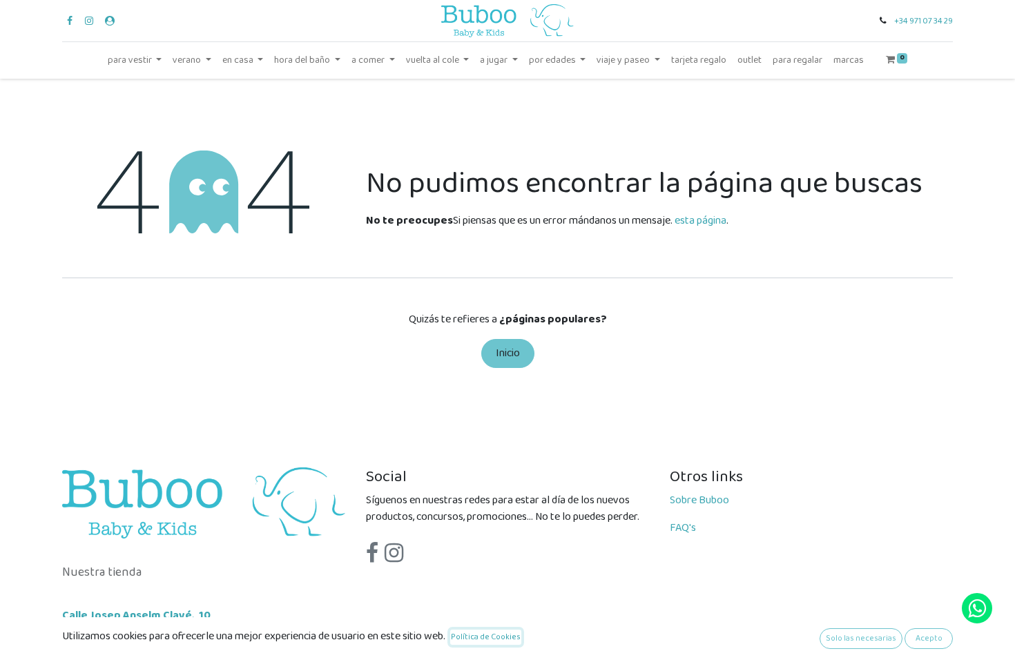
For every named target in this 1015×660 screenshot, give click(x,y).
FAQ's (683, 527)
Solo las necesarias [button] (861, 638)
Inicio (508, 353)
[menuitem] (699, 60)
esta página (700, 220)
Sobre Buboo (699, 500)
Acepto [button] (929, 638)
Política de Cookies (486, 636)
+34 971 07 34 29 (923, 21)
